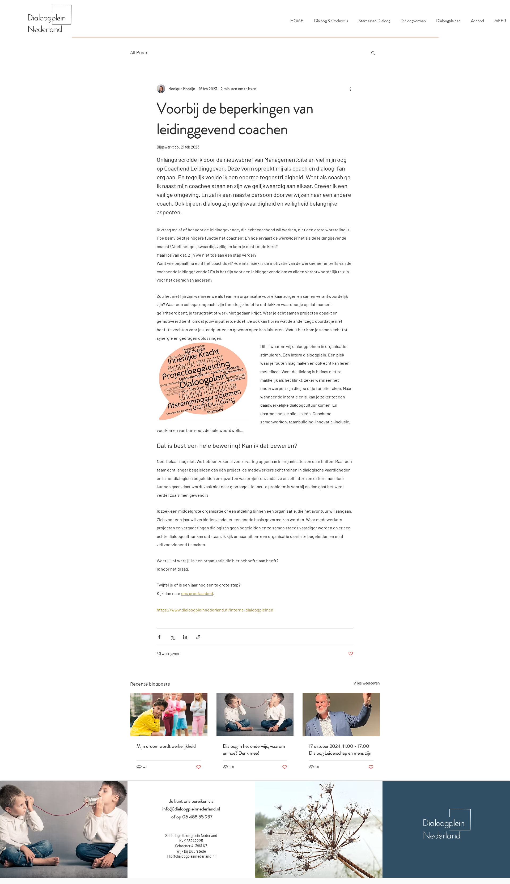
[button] (373, 52)
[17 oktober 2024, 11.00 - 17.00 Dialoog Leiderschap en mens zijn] (341, 714)
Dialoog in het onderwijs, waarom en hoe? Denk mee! (254, 749)
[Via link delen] (198, 637)
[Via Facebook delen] (159, 637)
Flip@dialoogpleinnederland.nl (191, 856)
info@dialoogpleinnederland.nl (191, 808)
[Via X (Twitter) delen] (172, 637)
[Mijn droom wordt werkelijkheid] (168, 714)
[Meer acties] (350, 89)
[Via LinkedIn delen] (185, 637)
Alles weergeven (367, 683)
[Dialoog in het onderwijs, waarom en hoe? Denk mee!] (255, 714)
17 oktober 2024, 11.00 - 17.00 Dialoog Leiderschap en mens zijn (340, 749)
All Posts (139, 52)
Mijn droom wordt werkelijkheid (166, 746)
